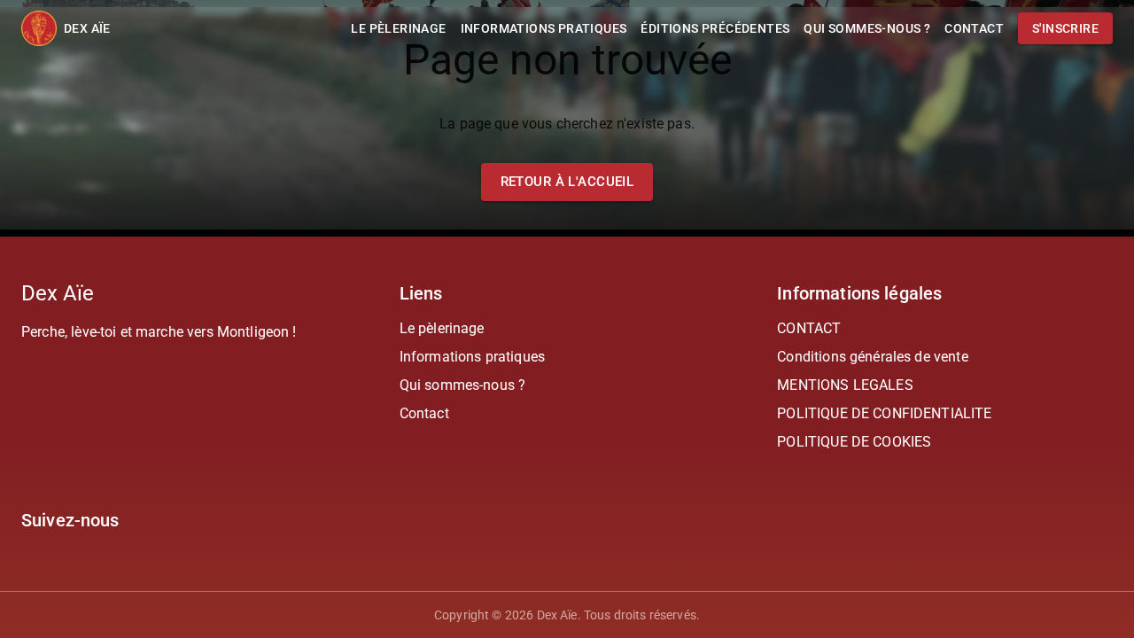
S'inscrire (1065, 28)
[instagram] (28, 541)
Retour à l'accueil (567, 182)
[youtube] (50, 541)
